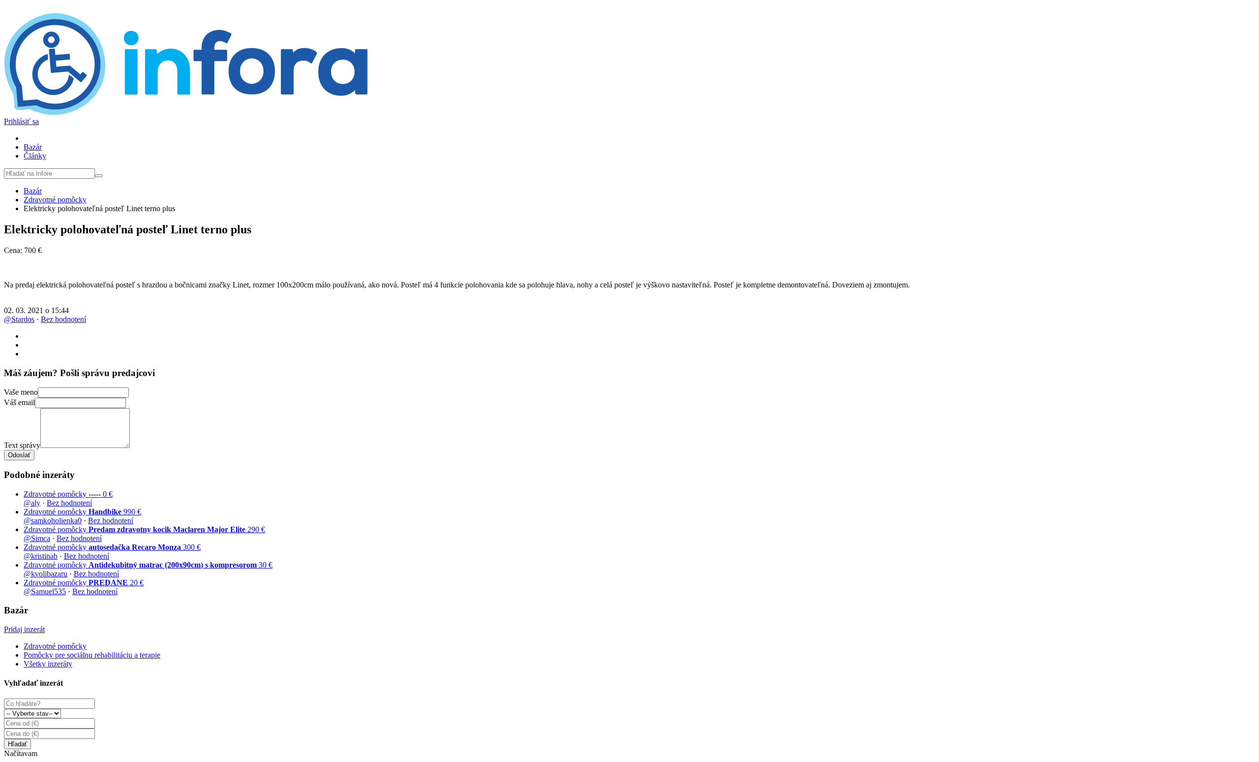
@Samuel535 (45, 591)
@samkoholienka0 (53, 520)
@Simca (37, 538)
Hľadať (17, 744)
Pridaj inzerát (24, 629)
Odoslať (19, 455)
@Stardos (19, 319)
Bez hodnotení (63, 319)
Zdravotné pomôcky (55, 199)
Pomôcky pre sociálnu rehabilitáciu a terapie (92, 655)
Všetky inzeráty (48, 664)
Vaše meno (21, 392)
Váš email (19, 402)
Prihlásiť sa (21, 121)
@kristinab (41, 556)
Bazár (33, 147)
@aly (32, 503)
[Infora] (186, 112)
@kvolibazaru (45, 574)
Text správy (22, 445)
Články (35, 156)
